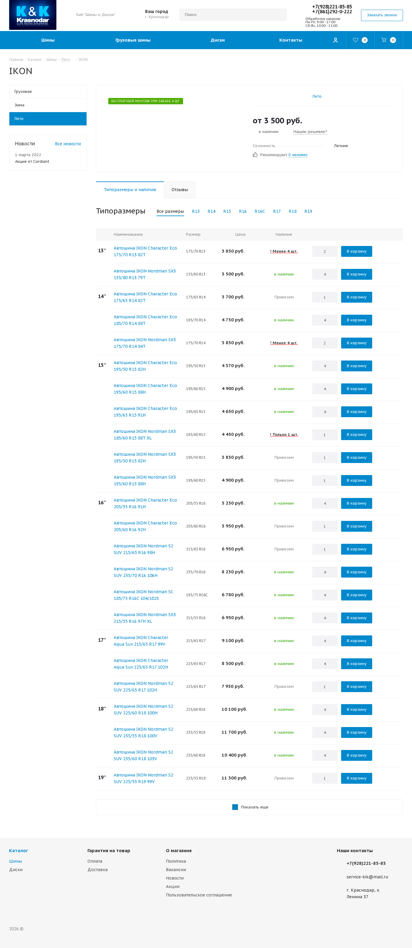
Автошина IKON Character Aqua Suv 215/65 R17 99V (141, 641)
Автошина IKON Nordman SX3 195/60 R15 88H (145, 480)
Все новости (68, 143)
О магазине (179, 850)
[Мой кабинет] (335, 40)
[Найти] (279, 15)
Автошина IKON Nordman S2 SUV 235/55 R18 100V (143, 732)
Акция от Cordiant (32, 161)
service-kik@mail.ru (367, 877)
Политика (176, 861)
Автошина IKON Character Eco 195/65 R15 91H (145, 412)
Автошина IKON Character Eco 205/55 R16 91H (145, 503)
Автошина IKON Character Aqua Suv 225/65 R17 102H (141, 664)
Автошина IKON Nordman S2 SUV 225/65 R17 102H (143, 687)
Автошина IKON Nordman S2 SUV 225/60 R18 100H (143, 710)
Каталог (18, 850)
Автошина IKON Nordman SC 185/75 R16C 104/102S (143, 595)
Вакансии (176, 869)
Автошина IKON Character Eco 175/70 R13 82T (145, 251)
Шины (15, 861)
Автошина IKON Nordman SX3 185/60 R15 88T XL (145, 435)
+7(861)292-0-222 (332, 11)
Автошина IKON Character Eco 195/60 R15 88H (145, 389)
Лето (317, 96)
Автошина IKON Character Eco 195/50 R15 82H (145, 366)
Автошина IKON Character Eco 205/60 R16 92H (145, 526)
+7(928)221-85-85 (332, 7)
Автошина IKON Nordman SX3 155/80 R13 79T (145, 274)
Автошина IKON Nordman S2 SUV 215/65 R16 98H (143, 549)
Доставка (97, 869)
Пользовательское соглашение (199, 895)
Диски (16, 869)
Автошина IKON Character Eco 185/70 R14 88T (145, 320)
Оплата (94, 861)
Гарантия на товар (108, 850)
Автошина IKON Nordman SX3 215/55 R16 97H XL (145, 618)
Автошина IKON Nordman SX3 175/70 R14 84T (145, 343)
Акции (172, 886)
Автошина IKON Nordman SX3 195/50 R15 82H (145, 458)
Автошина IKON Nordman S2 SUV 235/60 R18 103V (143, 755)
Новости (175, 878)
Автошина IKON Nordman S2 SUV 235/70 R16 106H (143, 572)
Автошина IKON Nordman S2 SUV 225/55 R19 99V (143, 778)
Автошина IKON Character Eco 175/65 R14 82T (145, 297)
